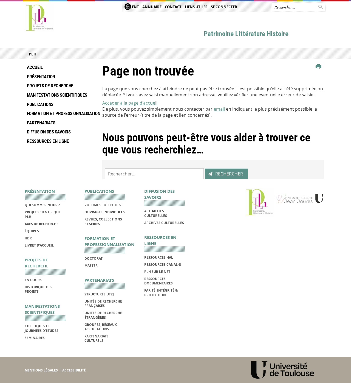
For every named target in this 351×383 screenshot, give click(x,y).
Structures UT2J (99, 294)
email (219, 109)
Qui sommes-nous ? (42, 205)
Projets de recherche (50, 85)
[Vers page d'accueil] (39, 18)
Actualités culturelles (155, 213)
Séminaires (35, 338)
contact (173, 6)
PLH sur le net (157, 271)
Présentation (41, 76)
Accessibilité (74, 370)
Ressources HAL (158, 257)
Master (91, 265)
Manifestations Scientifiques (57, 95)
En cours (33, 280)
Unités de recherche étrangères (103, 315)
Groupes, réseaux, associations (101, 326)
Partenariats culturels (96, 338)
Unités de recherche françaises (103, 303)
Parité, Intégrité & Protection (161, 292)
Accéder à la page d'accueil (129, 103)
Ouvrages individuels (104, 212)
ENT (135, 6)
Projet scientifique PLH (43, 214)
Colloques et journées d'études (41, 328)
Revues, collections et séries (103, 221)
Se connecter (224, 6)
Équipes (32, 231)
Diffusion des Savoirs (48, 132)
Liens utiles (196, 6)
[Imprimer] (318, 67)
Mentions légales (41, 370)
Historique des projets (38, 289)
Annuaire (152, 6)
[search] (154, 173)
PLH (32, 54)
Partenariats (41, 122)
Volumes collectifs (102, 205)
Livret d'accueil (39, 245)
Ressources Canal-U (162, 264)
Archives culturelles (164, 222)
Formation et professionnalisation (60, 113)
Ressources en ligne (48, 141)
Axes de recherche (41, 224)
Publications (40, 104)
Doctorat (93, 258)
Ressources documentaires (158, 281)
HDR (28, 238)
